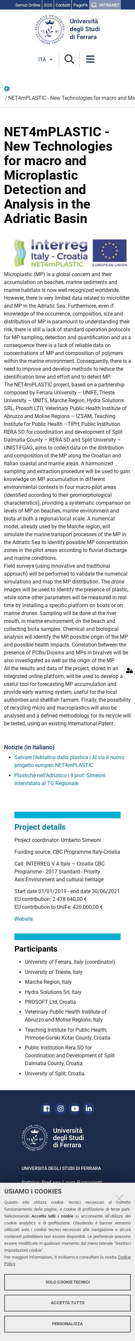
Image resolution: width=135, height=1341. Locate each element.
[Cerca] (69, 59)
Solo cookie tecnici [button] (68, 1282)
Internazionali (7, 90)
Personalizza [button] (67, 1323)
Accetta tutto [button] (68, 1302)
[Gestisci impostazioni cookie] (129, 670)
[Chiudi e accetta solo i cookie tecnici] (119, 1198)
